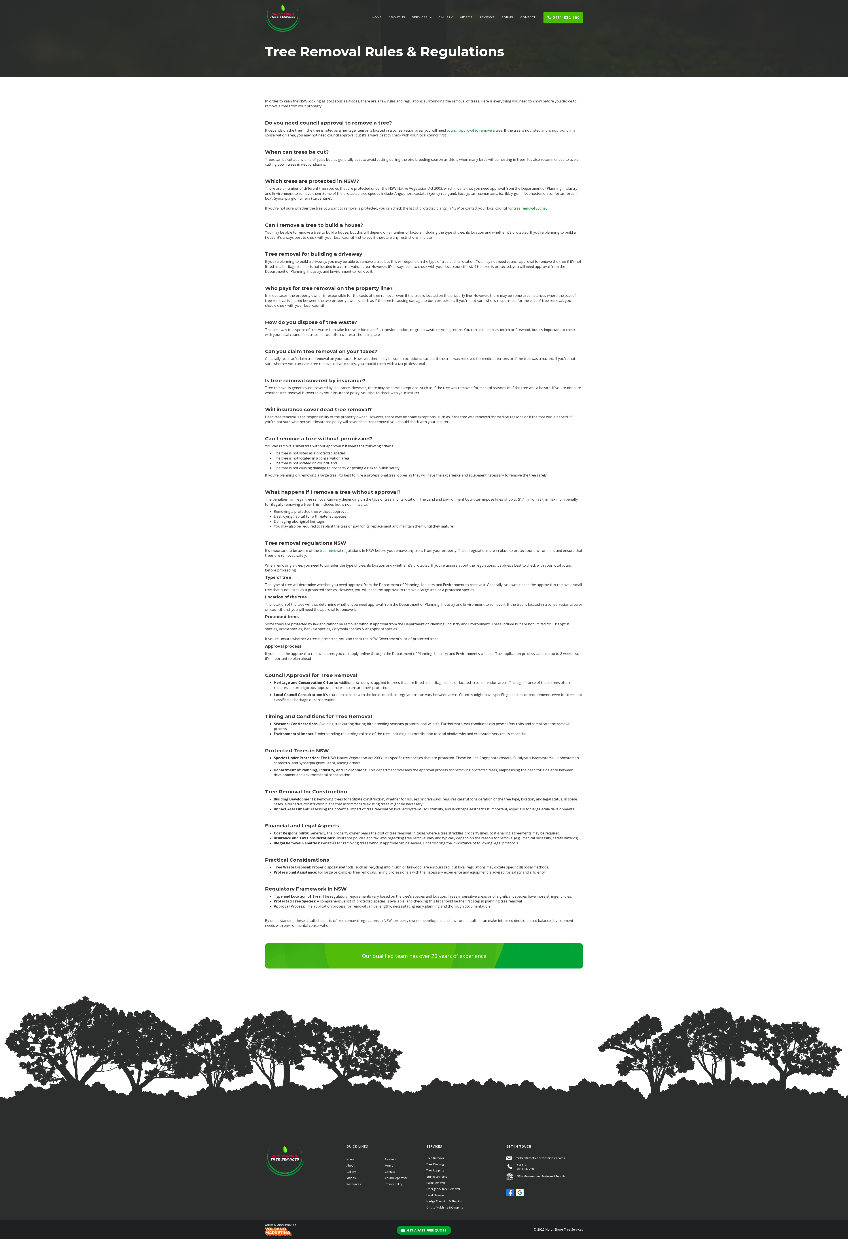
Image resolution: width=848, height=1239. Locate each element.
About (350, 1165)
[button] (422, 17)
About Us (397, 17)
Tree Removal (435, 1158)
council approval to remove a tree (474, 130)
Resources (353, 1184)
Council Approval (396, 1178)
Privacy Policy (393, 1184)
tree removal (330, 550)
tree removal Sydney (530, 208)
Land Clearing (435, 1195)
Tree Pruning (435, 1164)
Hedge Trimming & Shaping (444, 1201)
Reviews (487, 17)
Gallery (445, 17)
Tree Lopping (435, 1170)
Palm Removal (435, 1183)
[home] (282, 17)
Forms (507, 17)
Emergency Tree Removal (443, 1189)
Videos (466, 17)
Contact (528, 17)
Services (420, 17)
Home (377, 17)
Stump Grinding (436, 1176)
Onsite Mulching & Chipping (444, 1207)
